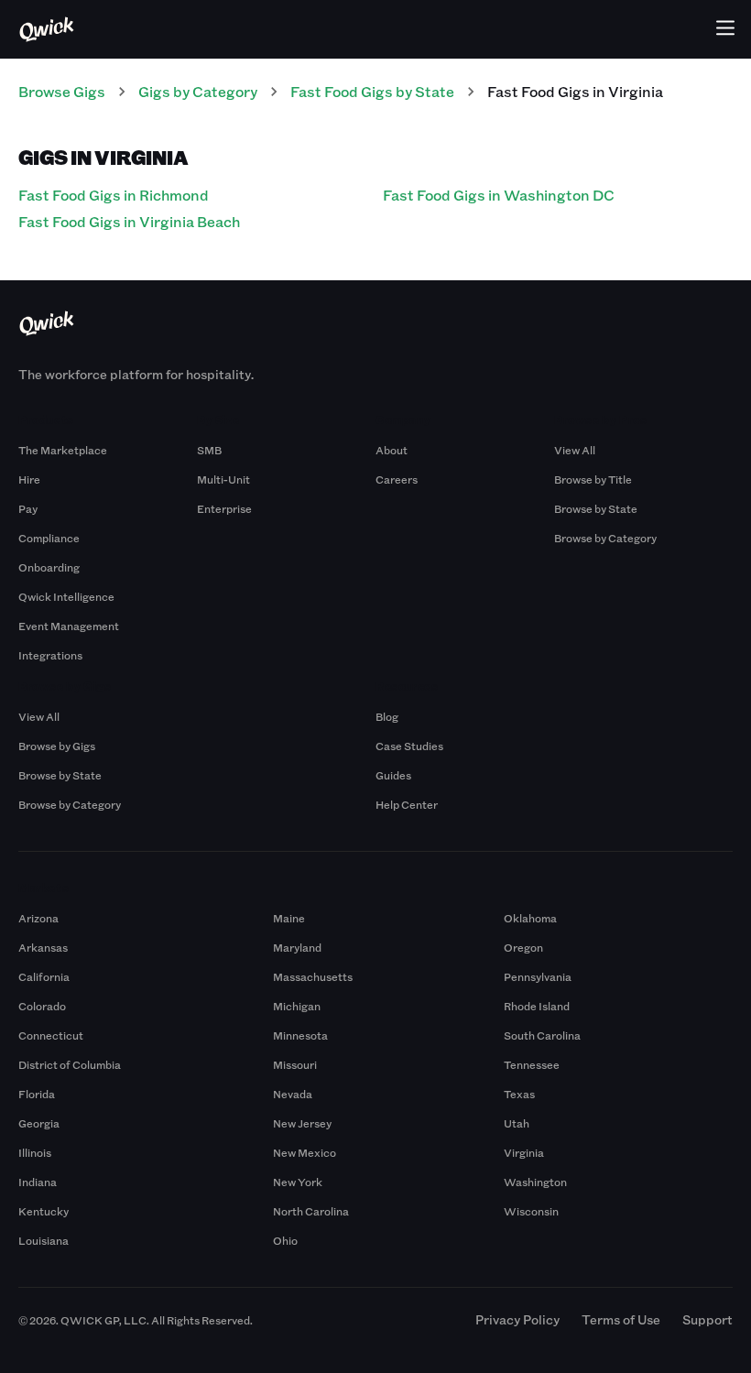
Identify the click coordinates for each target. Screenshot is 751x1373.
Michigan (297, 1005)
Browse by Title (593, 479)
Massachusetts (313, 976)
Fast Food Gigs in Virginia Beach (129, 221)
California (44, 976)
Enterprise (224, 508)
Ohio (285, 1240)
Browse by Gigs (56, 745)
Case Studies (409, 745)
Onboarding (49, 567)
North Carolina (311, 1211)
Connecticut (50, 1035)
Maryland (297, 947)
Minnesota (300, 1035)
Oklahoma (530, 917)
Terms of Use (621, 1319)
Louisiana (43, 1240)
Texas (519, 1093)
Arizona (38, 917)
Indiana (37, 1181)
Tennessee (532, 1064)
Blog (387, 716)
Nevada (292, 1093)
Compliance (49, 537)
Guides (393, 775)
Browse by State (595, 508)
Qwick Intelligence (66, 596)
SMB (209, 449)
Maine (289, 917)
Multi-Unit (223, 479)
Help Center (407, 804)
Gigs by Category (197, 91)
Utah (516, 1123)
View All (574, 449)
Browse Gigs (61, 91)
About (392, 449)
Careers (397, 479)
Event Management (68, 625)
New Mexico (304, 1152)
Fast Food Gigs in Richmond (113, 194)
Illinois (34, 1152)
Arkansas (43, 947)
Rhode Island (537, 1005)
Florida (36, 1093)
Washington (535, 1181)
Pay (28, 508)
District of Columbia (69, 1064)
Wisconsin (531, 1211)
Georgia (39, 1123)
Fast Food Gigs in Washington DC (499, 194)
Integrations (50, 655)
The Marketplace (62, 449)
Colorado (42, 1005)
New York (297, 1181)
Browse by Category (605, 537)
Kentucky (43, 1211)
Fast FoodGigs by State (372, 91)
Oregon (523, 947)
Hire (29, 479)
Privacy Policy (517, 1319)
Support (707, 1319)
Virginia (524, 1152)
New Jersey (302, 1123)
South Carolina (542, 1035)
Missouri (295, 1064)
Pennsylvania (537, 976)
